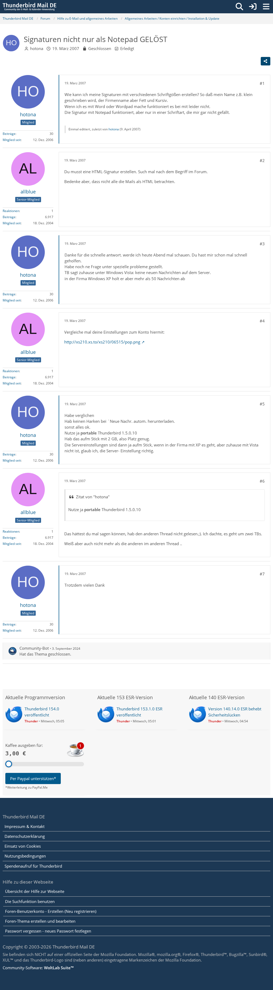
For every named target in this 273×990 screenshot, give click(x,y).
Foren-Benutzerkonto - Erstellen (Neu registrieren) (50, 911)
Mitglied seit (12, 140)
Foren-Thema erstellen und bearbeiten (40, 921)
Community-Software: (38, 967)
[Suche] (239, 6)
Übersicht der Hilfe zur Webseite (34, 891)
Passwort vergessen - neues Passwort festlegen (48, 931)
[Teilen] (265, 61)
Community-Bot (34, 648)
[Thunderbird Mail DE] (29, 6)
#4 (262, 321)
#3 (262, 243)
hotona (36, 48)
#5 (262, 404)
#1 (262, 83)
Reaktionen (11, 211)
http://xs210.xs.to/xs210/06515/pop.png (102, 342)
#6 (262, 481)
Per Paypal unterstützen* (33, 778)
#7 (262, 574)
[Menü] (266, 6)
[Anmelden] (252, 6)
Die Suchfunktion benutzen (30, 901)
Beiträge (9, 133)
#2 (262, 160)
